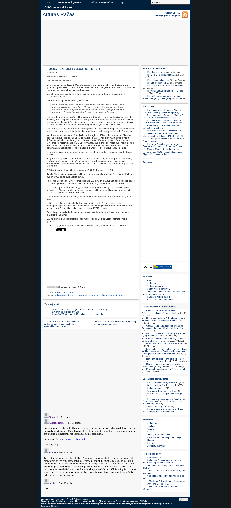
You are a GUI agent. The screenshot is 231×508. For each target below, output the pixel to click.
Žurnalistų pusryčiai (156, 446)
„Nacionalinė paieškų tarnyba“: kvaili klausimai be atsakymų (79, 309)
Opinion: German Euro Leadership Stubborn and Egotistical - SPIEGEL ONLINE (163, 134)
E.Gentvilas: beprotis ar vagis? (66, 312)
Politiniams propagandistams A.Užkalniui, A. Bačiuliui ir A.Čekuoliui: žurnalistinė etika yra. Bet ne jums (164, 401)
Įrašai (47, 2)
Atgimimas (152, 423)
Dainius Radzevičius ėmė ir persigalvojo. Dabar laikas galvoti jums (162, 365)
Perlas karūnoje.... (155, 388)
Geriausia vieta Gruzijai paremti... (162, 385)
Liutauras (151, 440)
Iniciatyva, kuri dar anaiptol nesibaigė (164, 437)
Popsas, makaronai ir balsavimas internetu (73, 68)
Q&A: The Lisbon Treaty (158, 484)
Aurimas (151, 429)
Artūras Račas (81, 499)
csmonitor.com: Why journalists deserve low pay (163, 466)
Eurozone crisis (154, 457)
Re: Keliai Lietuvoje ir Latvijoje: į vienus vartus (163, 92)
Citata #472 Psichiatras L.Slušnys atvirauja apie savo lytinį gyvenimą (164, 339)
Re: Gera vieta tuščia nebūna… (161, 75)
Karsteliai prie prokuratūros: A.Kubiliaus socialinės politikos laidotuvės (163, 410)
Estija (102, 295)
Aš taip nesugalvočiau (102, 2)
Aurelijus (151, 426)
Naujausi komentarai (154, 68)
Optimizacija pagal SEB (158, 406)
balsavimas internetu (65, 295)
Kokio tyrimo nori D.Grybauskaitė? (162, 382)
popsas (121, 295)
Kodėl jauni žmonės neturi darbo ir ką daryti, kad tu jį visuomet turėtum (162, 461)
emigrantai (93, 295)
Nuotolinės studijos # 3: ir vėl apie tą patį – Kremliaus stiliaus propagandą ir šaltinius (163, 319)
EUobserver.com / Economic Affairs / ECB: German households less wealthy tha (162, 121)
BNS (149, 432)
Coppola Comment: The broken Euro (163, 149)
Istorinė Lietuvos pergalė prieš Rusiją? (164, 394)
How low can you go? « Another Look (164, 131)
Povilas (150, 443)
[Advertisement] (115, 43)
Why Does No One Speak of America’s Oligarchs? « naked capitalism (162, 153)
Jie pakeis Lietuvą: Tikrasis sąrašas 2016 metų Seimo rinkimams (164, 292)
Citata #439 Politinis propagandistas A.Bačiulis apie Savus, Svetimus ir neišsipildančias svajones (61, 324)
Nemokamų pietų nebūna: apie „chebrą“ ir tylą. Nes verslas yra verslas (163, 360)
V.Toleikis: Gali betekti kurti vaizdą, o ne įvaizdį (163, 477)
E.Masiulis (82, 295)
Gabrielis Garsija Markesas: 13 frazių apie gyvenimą (164, 472)
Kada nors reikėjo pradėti (158, 297)
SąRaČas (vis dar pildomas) (58, 7)
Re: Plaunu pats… (155, 72)
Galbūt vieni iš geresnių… (70, 2)
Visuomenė (68, 292)
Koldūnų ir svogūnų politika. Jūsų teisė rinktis (167, 369)
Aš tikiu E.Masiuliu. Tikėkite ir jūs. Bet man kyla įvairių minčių (164, 334)
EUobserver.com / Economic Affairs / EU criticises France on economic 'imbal (163, 116)
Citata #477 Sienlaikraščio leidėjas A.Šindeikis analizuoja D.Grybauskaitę (160, 312)
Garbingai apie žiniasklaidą (159, 434)
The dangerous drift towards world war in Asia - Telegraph (163, 140)
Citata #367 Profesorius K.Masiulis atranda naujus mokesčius (80, 314)
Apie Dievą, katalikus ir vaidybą (161, 391)
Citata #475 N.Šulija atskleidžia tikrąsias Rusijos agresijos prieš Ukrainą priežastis (162, 327)
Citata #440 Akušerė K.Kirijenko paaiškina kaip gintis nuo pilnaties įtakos (115, 322)
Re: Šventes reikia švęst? (159, 80)
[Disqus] (91, 370)
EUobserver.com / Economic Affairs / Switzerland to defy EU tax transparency (162, 111)
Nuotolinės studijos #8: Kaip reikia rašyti (164, 344)
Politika (58, 292)
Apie (123, 2)
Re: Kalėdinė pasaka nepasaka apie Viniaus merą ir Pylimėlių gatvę (161, 97)
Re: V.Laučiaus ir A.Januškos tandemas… (166, 86)
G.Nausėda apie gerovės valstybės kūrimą (161, 488)
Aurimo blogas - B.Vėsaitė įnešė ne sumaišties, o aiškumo (161, 126)
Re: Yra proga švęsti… (157, 83)
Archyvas (151, 283)
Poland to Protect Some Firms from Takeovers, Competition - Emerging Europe (162, 145)
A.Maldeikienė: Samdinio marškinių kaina (166, 481)
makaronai (111, 295)
